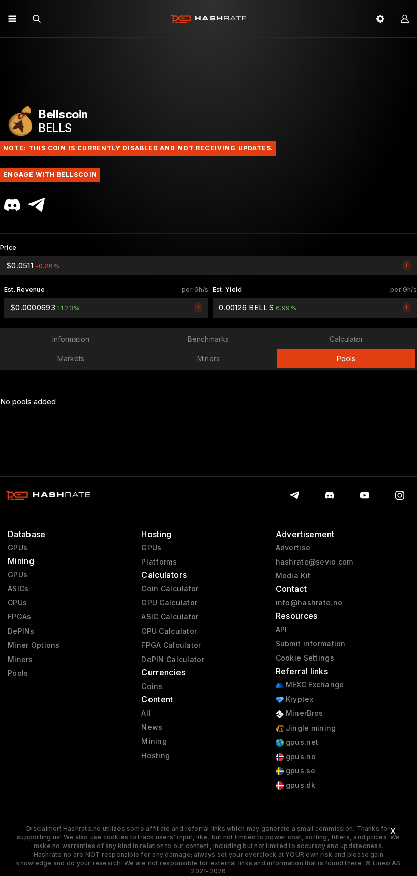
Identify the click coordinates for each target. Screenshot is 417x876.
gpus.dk (299, 785)
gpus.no (300, 757)
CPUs (17, 603)
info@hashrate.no (309, 603)
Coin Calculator (169, 589)
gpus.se (299, 771)
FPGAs (19, 617)
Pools (18, 673)
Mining (154, 741)
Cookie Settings (305, 658)
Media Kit (293, 576)
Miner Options (34, 645)
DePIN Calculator (172, 659)
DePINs (21, 631)
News (151, 727)
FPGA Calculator (171, 645)
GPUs (17, 548)
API (281, 629)
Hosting (155, 756)
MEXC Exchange (314, 685)
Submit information (311, 644)
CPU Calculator (169, 631)
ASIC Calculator (169, 617)
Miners (20, 659)
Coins (151, 686)
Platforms (159, 562)
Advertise (293, 548)
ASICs (18, 589)
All (146, 713)
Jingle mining (310, 728)
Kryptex (298, 699)
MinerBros (303, 713)
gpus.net (301, 742)
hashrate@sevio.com (314, 562)
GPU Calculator (169, 603)
